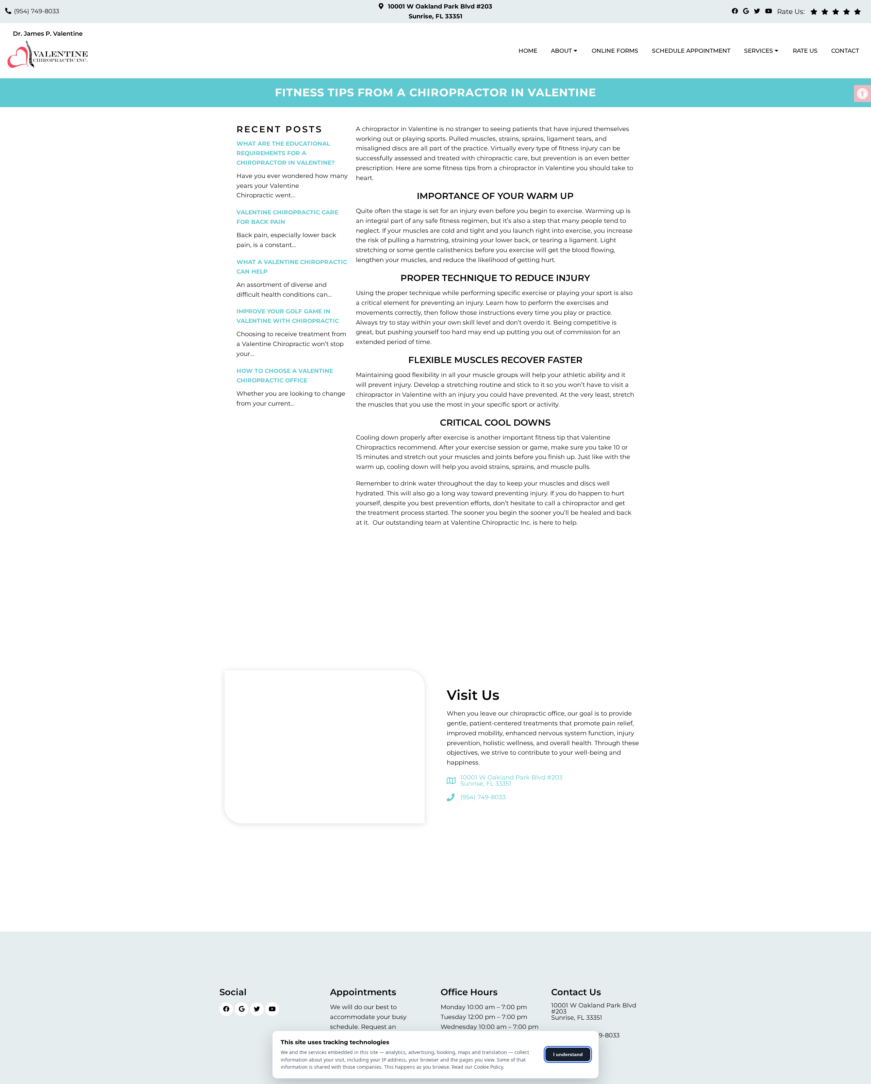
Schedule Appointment (691, 50)
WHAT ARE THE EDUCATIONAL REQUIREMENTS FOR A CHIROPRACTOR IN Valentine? (285, 153)
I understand (568, 1054)
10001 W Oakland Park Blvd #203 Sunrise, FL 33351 (511, 780)
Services (758, 50)
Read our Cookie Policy (477, 1067)
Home (528, 50)
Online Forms (615, 50)
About (561, 50)
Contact (845, 50)
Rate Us (805, 50)
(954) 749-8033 (36, 11)
